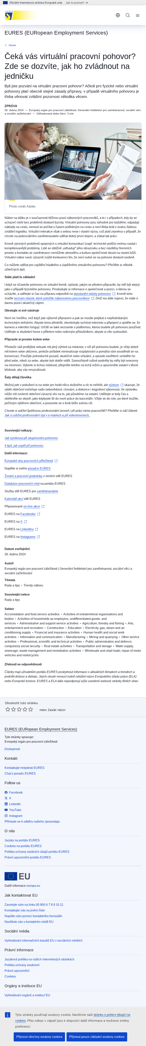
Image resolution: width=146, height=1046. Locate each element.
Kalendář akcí (14, 498)
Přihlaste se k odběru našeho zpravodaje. (32, 821)
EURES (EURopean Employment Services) (41, 729)
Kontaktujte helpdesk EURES (24, 767)
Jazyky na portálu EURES (22, 840)
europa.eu (33, 885)
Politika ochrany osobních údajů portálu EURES (37, 851)
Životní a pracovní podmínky (23, 476)
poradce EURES (39, 468)
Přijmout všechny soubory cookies (39, 1036)
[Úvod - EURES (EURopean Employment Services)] (24, 15)
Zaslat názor (57, 710)
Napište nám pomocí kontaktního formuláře (33, 916)
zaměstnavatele (47, 491)
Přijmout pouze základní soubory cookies (97, 1036)
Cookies (10, 976)
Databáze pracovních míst (22, 483)
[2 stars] (10, 709)
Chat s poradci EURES (20, 773)
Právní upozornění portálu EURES (28, 857)
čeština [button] (117, 15)
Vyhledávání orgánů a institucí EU (27, 995)
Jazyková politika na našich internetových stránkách (39, 959)
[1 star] (8, 709)
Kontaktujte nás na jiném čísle (25, 910)
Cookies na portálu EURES (23, 846)
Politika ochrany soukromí (22, 965)
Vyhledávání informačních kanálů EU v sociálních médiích (44, 940)
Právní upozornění (17, 970)
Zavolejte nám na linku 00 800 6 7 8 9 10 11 (34, 904)
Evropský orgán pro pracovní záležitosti (31, 568)
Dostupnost (12, 749)
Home (12, 45)
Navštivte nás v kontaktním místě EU (29, 921)
